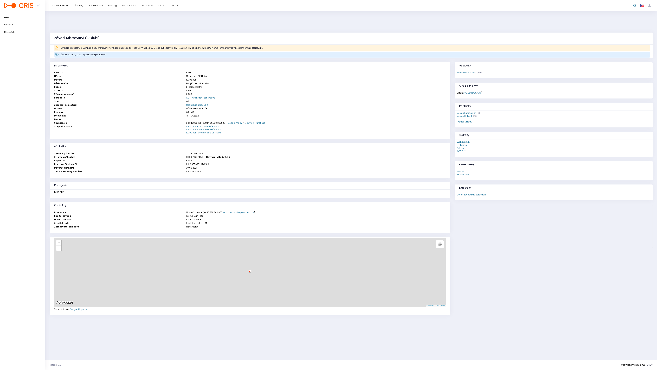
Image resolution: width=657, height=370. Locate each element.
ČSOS (650, 364)
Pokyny (460, 148)
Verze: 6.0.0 (55, 364)
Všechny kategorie (466, 72)
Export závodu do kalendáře (471, 194)
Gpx (479, 92)
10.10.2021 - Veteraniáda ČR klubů (203, 132)
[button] (250, 270)
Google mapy (235, 122)
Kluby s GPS (463, 174)
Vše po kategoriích (466, 113)
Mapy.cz (82, 309)
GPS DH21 (461, 151)
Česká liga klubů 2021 (197, 104)
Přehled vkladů (464, 121)
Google (73, 309)
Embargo (462, 145)
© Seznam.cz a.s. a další (436, 305)
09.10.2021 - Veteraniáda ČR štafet (204, 129)
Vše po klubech (465, 116)
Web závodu (463, 141)
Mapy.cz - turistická (255, 122)
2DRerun (472, 92)
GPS (465, 92)
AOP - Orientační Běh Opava (200, 97)
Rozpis (460, 171)
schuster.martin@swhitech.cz (238, 212)
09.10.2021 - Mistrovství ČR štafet (203, 126)
